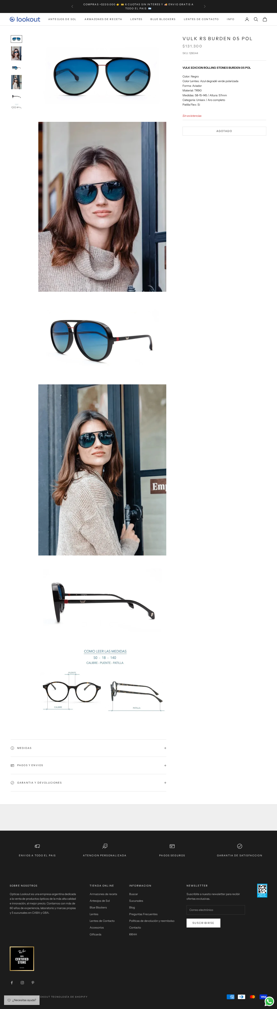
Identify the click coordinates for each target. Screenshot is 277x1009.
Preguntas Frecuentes (143, 914)
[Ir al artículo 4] (16, 82)
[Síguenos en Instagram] (22, 983)
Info (230, 19)
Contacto (135, 927)
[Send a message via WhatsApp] (269, 1001)
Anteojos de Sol (62, 19)
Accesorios (97, 927)
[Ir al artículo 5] (16, 96)
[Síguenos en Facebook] (12, 983)
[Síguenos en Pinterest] (33, 983)
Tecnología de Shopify (69, 996)
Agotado (224, 131)
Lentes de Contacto (201, 19)
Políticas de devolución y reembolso (151, 921)
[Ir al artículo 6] (16, 106)
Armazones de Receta (103, 19)
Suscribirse (203, 922)
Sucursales (136, 901)
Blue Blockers (163, 19)
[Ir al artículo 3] (16, 68)
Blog (132, 907)
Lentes (136, 19)
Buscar (133, 894)
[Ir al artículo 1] (16, 39)
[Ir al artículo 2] (16, 53)
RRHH (133, 934)
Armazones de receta (103, 894)
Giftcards (95, 934)
